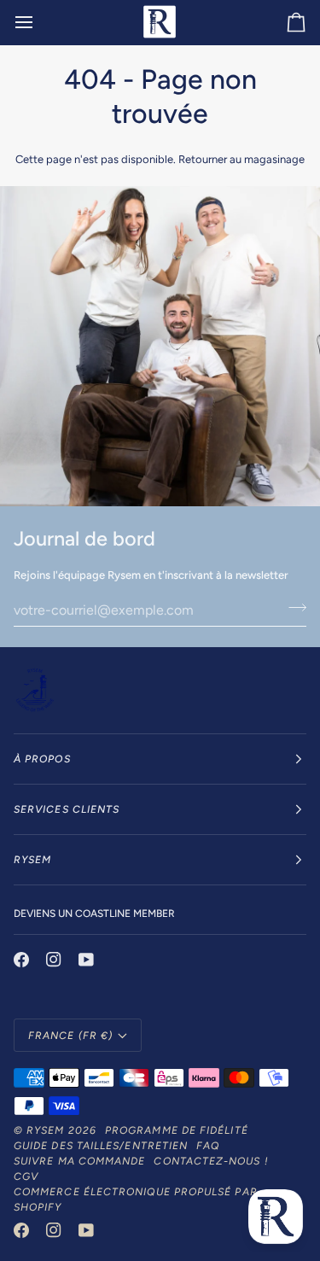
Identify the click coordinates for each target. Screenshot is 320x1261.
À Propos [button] (42, 759)
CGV (26, 1176)
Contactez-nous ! (211, 1161)
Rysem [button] (32, 860)
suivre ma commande (79, 1161)
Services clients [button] (66, 809)
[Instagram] (53, 959)
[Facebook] (21, 959)
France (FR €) (70, 1036)
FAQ (207, 1146)
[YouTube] (86, 959)
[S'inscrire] (292, 608)
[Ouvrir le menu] (39, 22)
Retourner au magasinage (241, 159)
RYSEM (45, 1130)
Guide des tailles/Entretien (101, 1146)
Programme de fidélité (176, 1130)
